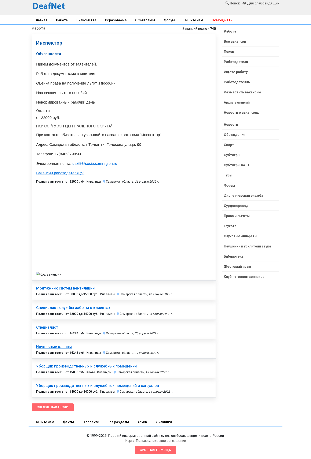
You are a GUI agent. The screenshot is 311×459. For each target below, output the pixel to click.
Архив (142, 422)
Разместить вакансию (242, 92)
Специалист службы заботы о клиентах (73, 308)
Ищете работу (236, 72)
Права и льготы (237, 216)
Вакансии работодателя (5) (60, 173)
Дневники (164, 422)
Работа (62, 20)
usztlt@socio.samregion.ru (94, 163)
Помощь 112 (222, 20)
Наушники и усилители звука (247, 246)
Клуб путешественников (244, 277)
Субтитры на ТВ (237, 165)
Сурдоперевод (236, 206)
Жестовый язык (237, 267)
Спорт (229, 145)
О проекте (91, 422)
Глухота (230, 226)
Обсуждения (234, 135)
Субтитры (232, 155)
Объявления (145, 20)
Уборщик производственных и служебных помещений (86, 366)
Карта (129, 441)
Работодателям (237, 82)
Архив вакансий (237, 102)
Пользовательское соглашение (161, 441)
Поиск (229, 52)
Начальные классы (54, 347)
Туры (228, 175)
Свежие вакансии (53, 407)
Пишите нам (193, 20)
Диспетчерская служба (243, 196)
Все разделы (118, 422)
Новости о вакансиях (241, 113)
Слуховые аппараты (240, 236)
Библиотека (234, 256)
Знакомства (86, 20)
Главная (40, 20)
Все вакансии (235, 42)
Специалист (47, 327)
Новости (231, 125)
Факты (68, 422)
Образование (116, 20)
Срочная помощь (155, 450)
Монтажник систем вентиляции (65, 288)
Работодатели (236, 62)
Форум (169, 20)
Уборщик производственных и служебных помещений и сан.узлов (97, 386)
